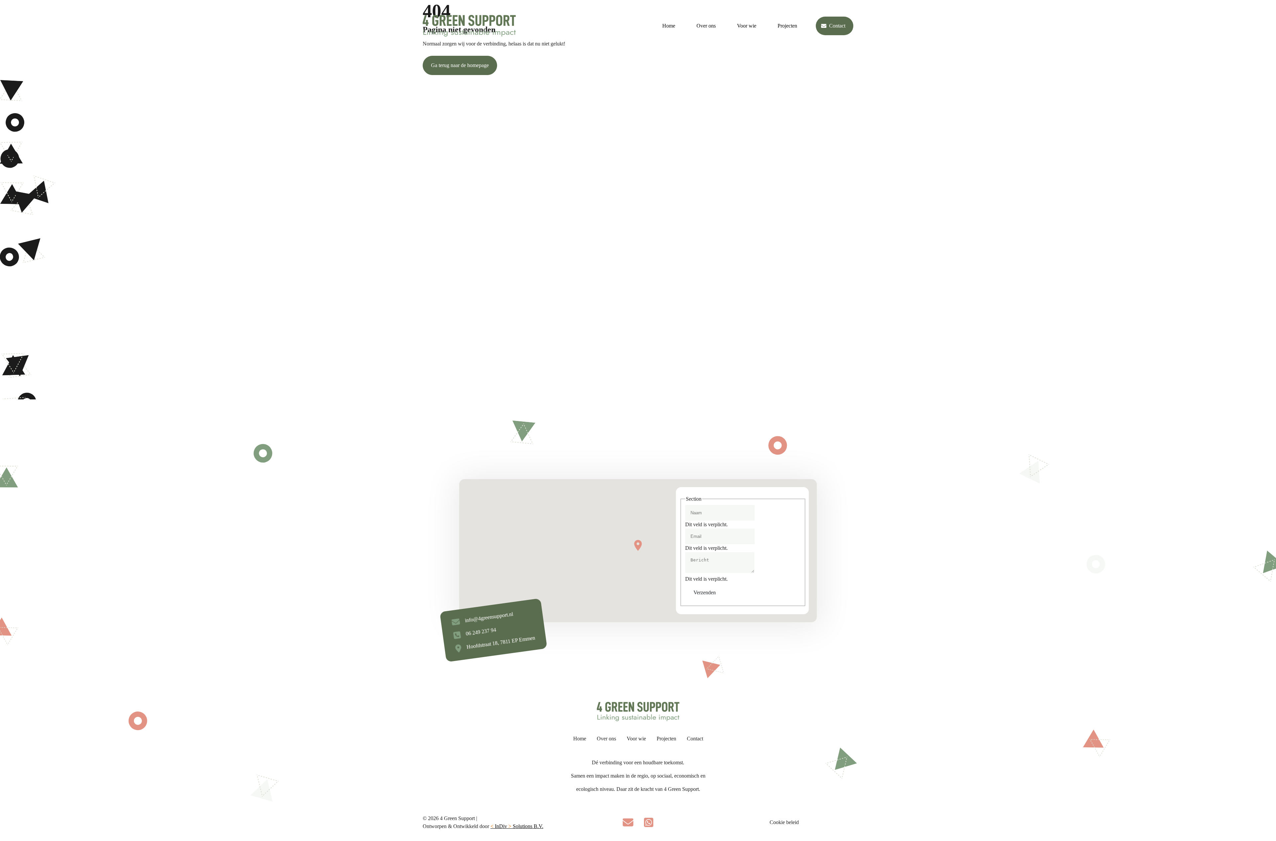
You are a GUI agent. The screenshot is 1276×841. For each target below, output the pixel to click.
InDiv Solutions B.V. (516, 826)
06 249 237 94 (481, 631)
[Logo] (469, 25)
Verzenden (704, 592)
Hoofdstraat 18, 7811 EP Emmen (500, 642)
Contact (837, 26)
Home (668, 26)
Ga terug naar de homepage (460, 65)
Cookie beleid (784, 822)
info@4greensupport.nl (489, 617)
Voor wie (746, 26)
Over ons (706, 26)
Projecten (787, 26)
